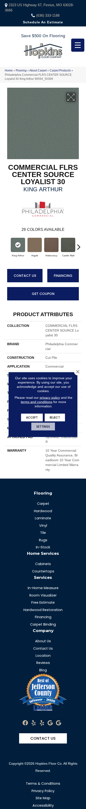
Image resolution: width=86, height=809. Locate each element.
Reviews (43, 662)
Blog (43, 670)
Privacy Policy (43, 791)
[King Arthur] (18, 245)
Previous (7, 244)
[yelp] (34, 723)
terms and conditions (36, 402)
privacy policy (50, 397)
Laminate (43, 518)
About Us (43, 641)
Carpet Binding (43, 624)
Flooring (21, 70)
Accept (32, 417)
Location (43, 655)
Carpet (43, 503)
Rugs (43, 540)
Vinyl (43, 525)
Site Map (43, 798)
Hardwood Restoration (43, 609)
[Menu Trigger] (77, 45)
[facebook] (25, 723)
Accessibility (43, 805)
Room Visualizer (43, 595)
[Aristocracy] (51, 245)
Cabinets (43, 563)
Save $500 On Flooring (43, 36)
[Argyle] (34, 245)
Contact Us (25, 275)
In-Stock (43, 547)
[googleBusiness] (50, 723)
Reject (55, 417)
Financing (63, 275)
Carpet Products (60, 70)
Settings (43, 427)
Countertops (43, 571)
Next (78, 244)
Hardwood (43, 511)
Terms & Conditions (43, 783)
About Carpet (38, 70)
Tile (43, 532)
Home (9, 70)
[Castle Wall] (68, 245)
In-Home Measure (43, 588)
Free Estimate (43, 602)
